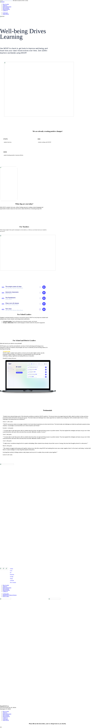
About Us (5, 586)
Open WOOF (6, 720)
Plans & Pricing (6, 590)
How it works (6, 585)
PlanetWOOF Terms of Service (10, 595)
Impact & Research (7, 587)
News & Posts (6, 589)
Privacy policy (6, 596)
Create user (5, 719)
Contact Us (5, 591)
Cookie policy (6, 593)
